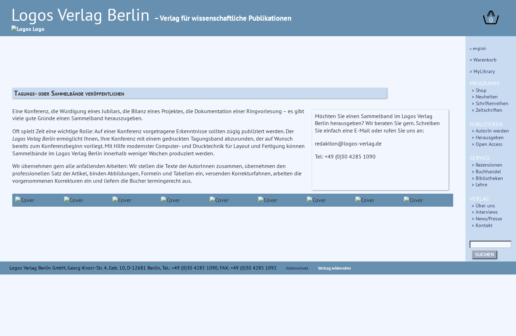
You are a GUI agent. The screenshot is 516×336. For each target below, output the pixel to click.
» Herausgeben (488, 137)
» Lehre (479, 184)
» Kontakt (482, 225)
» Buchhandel (486, 171)
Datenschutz (297, 268)
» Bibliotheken (487, 178)
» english (478, 48)
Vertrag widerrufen (334, 268)
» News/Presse (487, 218)
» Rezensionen (487, 164)
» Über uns (483, 205)
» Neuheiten (485, 96)
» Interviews (485, 211)
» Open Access (487, 144)
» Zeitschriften (487, 109)
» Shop (479, 90)
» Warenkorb (483, 59)
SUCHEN (484, 254)
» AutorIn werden (490, 130)
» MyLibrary (482, 71)
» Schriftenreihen (490, 103)
